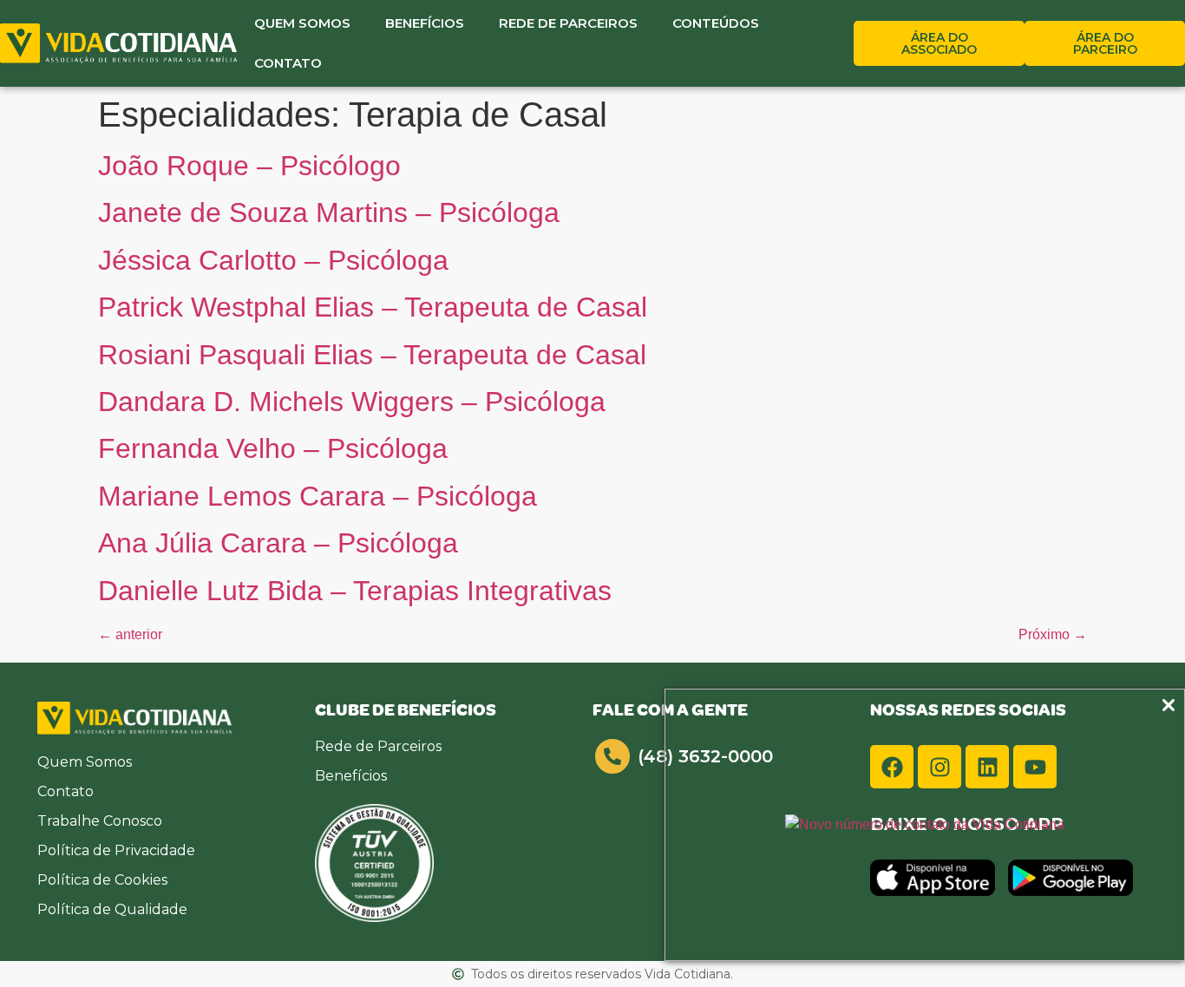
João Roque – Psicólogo (249, 165)
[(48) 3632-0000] (612, 756)
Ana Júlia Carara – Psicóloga (278, 543)
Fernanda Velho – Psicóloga (273, 448)
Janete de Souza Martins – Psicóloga (329, 212)
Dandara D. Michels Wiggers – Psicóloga (352, 401)
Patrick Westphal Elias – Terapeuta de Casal (372, 307)
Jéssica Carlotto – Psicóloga (273, 260)
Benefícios (424, 23)
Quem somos (302, 23)
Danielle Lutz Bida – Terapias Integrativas (355, 590)
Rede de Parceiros (568, 23)
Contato (288, 63)
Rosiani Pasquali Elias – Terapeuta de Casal (372, 354)
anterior (130, 634)
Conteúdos (715, 23)
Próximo (1052, 634)
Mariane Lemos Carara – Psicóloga (317, 496)
